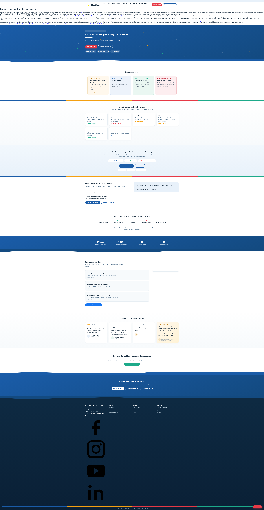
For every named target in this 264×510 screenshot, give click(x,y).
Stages (109, 3)
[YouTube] (96, 481)
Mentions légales (136, 414)
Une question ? (258, 506)
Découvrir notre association (132, 364)
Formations (135, 3)
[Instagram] (96, 459)
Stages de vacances (113, 407)
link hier (17, 15)
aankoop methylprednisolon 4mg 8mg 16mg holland (11, 23)
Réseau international (137, 410)
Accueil (104, 3)
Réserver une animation (169, 4)
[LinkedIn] (96, 503)
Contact (134, 412)
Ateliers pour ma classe (105, 46)
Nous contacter (147, 388)
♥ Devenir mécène (137, 409)
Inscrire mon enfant (118, 388)
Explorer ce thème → (92, 123)
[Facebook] (96, 437)
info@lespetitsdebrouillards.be (253, 0)
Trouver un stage (157, 4)
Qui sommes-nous (136, 407)
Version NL (159, 412)
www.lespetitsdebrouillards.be (29, 23)
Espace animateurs (136, 415)
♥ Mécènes (125, 6)
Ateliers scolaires (116, 3)
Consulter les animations (92, 202)
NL (261, 0)
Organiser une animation (133, 388)
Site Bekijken (100, 23)
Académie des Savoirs (126, 3)
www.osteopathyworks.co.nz (200, 21)
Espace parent (140, 165)
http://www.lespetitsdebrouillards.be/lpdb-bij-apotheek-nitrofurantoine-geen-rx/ (67, 23)
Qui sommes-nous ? (143, 3)
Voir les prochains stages (126, 165)
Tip (81, 12)
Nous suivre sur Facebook (94, 304)
